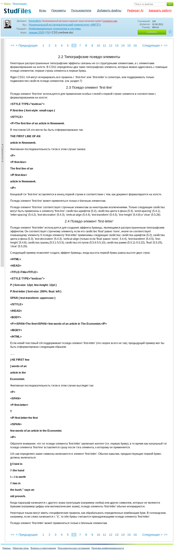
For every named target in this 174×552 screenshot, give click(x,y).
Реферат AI (135, 10)
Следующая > (152, 45)
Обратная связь (21, 548)
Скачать (152, 32)
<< (12, 45)
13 (116, 45)
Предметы (58, 10)
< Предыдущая (27, 45)
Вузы (42, 10)
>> (166, 45)
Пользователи (81, 10)
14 (123, 45)
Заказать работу (160, 10)
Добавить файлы (109, 10)
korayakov (35, 20)
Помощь (6, 548)
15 (129, 45)
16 (135, 45)
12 (110, 45)
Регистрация (20, 3)
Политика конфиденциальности (107, 548)
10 (98, 45)
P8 (48, 32)
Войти (7, 3)
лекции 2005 (36, 32)
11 (104, 45)
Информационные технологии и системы (55, 28)
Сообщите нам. (109, 21)
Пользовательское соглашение (74, 548)
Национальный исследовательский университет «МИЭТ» (65, 24)
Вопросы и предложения (43, 548)
